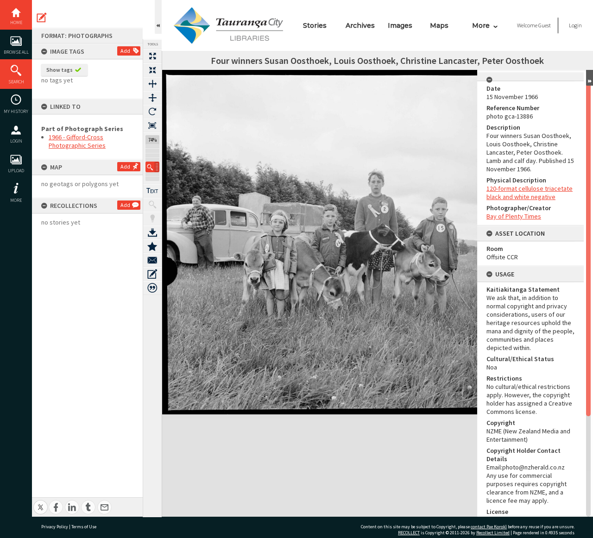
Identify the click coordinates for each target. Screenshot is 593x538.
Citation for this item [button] (152, 288)
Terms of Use (83, 527)
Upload (16, 171)
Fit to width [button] (152, 84)
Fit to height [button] (152, 98)
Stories (315, 25)
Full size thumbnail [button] (152, 56)
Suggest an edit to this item (42, 18)
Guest (544, 25)
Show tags (59, 69)
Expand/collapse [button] (589, 78)
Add (125, 50)
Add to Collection (152, 246)
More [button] (16, 200)
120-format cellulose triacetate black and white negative (529, 192)
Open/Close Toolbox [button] (158, 17)
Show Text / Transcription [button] (152, 191)
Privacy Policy (54, 527)
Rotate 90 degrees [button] (152, 112)
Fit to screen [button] (152, 70)
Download (152, 232)
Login (16, 141)
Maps (439, 25)
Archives (360, 25)
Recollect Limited (493, 533)
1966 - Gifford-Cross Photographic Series (77, 141)
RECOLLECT (409, 533)
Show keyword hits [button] (152, 205)
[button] (152, 167)
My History (16, 111)
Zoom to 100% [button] (152, 125)
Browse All (16, 52)
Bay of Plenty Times (513, 216)
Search (16, 82)
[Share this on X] (40, 502)
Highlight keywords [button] (152, 218)
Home (16, 22)
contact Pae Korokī (489, 527)
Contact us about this (152, 260)
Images (400, 25)
